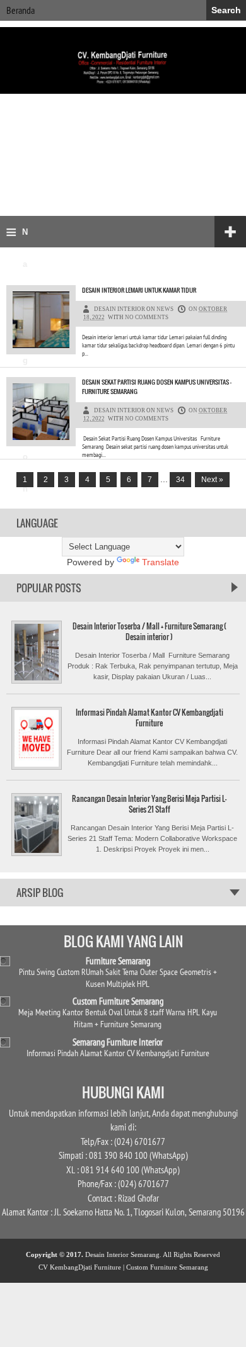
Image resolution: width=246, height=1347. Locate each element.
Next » (212, 479)
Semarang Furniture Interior (118, 1042)
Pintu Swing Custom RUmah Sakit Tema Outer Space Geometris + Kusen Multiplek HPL (118, 977)
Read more (192, 358)
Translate (160, 562)
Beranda (20, 10)
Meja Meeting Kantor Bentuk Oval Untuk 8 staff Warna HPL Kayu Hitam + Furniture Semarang (117, 1018)
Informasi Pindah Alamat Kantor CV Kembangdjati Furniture (149, 717)
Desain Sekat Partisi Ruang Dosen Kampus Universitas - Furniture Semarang (156, 386)
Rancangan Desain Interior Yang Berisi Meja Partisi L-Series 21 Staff (149, 803)
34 (180, 479)
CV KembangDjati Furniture (79, 1267)
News (164, 309)
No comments (146, 317)
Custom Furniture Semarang (118, 1001)
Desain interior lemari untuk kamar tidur (139, 290)
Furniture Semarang (118, 961)
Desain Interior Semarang (122, 1254)
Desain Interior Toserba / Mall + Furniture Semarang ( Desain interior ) (149, 631)
